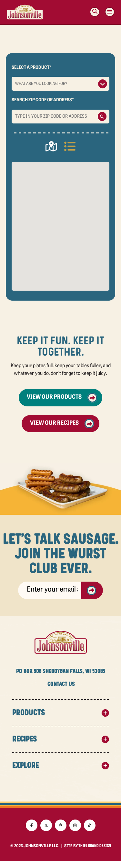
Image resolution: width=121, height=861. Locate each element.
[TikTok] (90, 825)
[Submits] (92, 590)
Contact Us (61, 684)
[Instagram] (75, 825)
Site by (87, 846)
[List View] (70, 147)
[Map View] (51, 147)
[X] (46, 825)
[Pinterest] (60, 825)
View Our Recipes (54, 423)
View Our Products (54, 397)
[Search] (95, 12)
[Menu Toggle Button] (110, 12)
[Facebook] (31, 825)
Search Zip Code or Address (43, 100)
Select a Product (31, 67)
